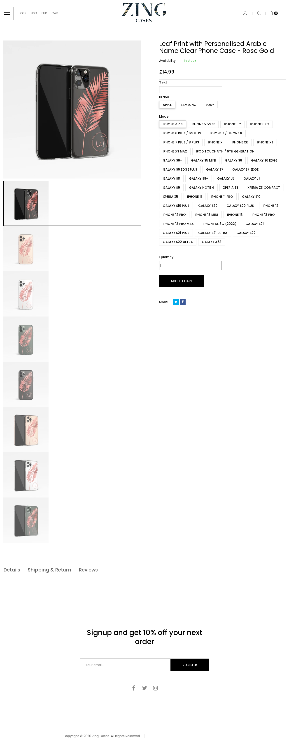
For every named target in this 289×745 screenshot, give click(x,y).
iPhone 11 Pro (222, 196)
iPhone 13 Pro (263, 214)
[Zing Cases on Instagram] (155, 688)
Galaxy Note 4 (201, 187)
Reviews (88, 569)
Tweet (176, 302)
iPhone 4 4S (172, 124)
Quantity (166, 257)
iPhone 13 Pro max (178, 223)
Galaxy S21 (254, 223)
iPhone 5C (232, 124)
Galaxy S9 (171, 187)
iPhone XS (265, 142)
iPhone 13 (235, 214)
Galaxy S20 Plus (240, 205)
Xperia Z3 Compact (263, 187)
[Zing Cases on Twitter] (144, 688)
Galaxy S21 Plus (176, 233)
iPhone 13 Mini (206, 214)
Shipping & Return (49, 569)
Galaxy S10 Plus (176, 205)
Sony (209, 104)
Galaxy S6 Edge (264, 160)
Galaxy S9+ (172, 160)
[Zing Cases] (144, 12)
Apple (167, 104)
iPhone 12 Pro (174, 214)
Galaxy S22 (246, 233)
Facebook (183, 302)
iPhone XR (239, 142)
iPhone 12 (270, 205)
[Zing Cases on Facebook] (133, 688)
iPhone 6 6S (259, 124)
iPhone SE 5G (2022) (219, 223)
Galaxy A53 (211, 242)
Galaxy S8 (171, 178)
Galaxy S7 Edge (245, 169)
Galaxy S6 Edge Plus (180, 169)
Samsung (188, 104)
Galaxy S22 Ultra (178, 242)
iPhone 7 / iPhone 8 (226, 133)
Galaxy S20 (207, 205)
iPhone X (215, 142)
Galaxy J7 (252, 178)
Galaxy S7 (214, 169)
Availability (167, 60)
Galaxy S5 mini (203, 160)
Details (11, 569)
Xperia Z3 (230, 187)
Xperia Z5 (170, 196)
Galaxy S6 (233, 160)
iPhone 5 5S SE (203, 124)
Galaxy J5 (225, 178)
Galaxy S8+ (198, 178)
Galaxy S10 (251, 196)
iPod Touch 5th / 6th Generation (225, 151)
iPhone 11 (194, 196)
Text (163, 82)
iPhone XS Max (175, 151)
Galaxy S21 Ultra (212, 233)
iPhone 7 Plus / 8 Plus (181, 142)
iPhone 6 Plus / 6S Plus (182, 133)
